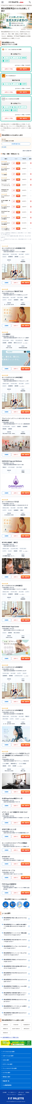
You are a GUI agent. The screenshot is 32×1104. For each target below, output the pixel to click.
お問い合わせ (21, 1092)
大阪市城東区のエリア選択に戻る (10, 1037)
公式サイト (16, 282)
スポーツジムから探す (8, 1055)
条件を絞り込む (16, 143)
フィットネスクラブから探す (10, 1068)
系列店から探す (6, 1076)
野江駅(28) (16, 1024)
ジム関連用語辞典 (7, 1085)
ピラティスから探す (8, 1064)
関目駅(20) (5, 1032)
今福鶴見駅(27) (26, 1024)
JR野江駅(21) (26, 1028)
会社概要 (4, 1092)
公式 (14, 163)
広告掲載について (21, 1094)
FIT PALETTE (4, 5)
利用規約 (27, 1092)
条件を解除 (4, 146)
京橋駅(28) (5, 1024)
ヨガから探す (6, 1060)
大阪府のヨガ (11, 5)
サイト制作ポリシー (12, 1092)
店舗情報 (6, 282)
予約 (18, 163)
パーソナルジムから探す (9, 1051)
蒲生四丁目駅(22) (16, 1028)
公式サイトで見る (9, 69)
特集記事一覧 (6, 1081)
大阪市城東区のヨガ (20, 5)
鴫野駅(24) (5, 1028)
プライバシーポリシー (11, 1094)
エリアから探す (6, 1072)
